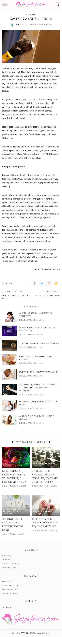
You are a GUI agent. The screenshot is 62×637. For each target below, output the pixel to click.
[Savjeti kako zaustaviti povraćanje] (9, 374)
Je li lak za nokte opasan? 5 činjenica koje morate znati (44, 522)
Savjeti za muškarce (12, 509)
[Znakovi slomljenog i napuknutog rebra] (9, 405)
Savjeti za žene (10, 511)
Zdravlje (37, 513)
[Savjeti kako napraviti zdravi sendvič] (9, 359)
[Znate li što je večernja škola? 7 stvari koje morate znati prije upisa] (46, 457)
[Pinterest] (49, 283)
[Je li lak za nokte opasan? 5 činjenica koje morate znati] (46, 505)
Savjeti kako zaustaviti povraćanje (38, 372)
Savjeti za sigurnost (12, 466)
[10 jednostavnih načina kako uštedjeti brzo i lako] (16, 505)
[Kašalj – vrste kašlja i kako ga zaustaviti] (9, 316)
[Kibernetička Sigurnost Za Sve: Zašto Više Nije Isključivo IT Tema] (16, 457)
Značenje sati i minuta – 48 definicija (39, 343)
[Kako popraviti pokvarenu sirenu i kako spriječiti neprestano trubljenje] (9, 389)
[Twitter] (42, 283)
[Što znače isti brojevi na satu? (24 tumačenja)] (9, 331)
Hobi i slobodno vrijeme (44, 463)
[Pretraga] (57, 4)
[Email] (56, 283)
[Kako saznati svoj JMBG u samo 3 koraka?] (9, 419)
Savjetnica (20, 24)
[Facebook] (34, 283)
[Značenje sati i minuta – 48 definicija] (9, 345)
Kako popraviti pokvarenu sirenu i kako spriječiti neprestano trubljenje (38, 387)
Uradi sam (31, 14)
